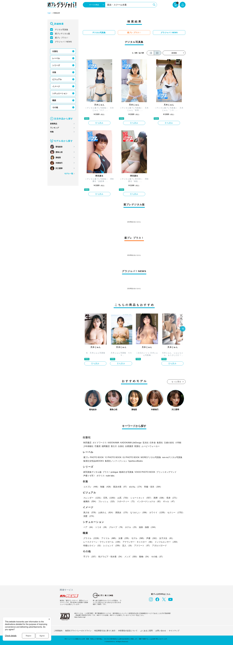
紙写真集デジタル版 (92, 472)
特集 (52, 132)
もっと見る (176, 382)
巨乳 (109, 498)
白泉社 (121, 446)
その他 (55, 107)
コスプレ (91, 487)
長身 (172, 498)
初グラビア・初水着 (110, 556)
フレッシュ (107, 501)
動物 (144, 556)
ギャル (169, 501)
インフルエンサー (167, 542)
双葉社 (137, 446)
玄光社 (146, 442)
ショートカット (141, 498)
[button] (182, 329)
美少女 (90, 512)
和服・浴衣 (153, 487)
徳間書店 (106, 446)
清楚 (89, 516)
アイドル (109, 538)
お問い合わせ (160, 631)
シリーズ (56, 65)
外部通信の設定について (128, 631)
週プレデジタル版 (62, 34)
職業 (54, 100)
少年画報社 (88, 446)
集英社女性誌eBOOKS (93, 461)
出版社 (55, 51)
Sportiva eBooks (135, 461)
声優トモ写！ (89, 475)
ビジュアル (57, 79)
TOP (49, 13)
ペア (88, 527)
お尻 (123, 498)
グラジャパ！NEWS (63, 42)
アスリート (142, 545)
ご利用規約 (58, 631)
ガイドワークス (99, 442)
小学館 (178, 442)
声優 (152, 538)
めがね (136, 487)
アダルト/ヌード (159, 545)
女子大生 (166, 538)
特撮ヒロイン (92, 545)
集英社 (160, 442)
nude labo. (110, 475)
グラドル (91, 538)
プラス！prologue (110, 472)
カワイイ (157, 512)
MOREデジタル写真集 (151, 457)
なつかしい (139, 512)
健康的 (90, 501)
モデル (138, 538)
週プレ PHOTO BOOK (93, 457)
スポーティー (126, 501)
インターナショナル (149, 501)
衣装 (54, 72)
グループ (116, 527)
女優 (124, 538)
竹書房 (98, 446)
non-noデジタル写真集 (172, 457)
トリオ (101, 527)
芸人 (127, 545)
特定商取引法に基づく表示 (104, 631)
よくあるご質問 (146, 631)
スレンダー (92, 498)
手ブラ (90, 556)
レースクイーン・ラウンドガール (102, 542)
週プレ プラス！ (62, 38)
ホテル (131, 527)
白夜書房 (129, 446)
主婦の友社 (169, 442)
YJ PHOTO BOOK (113, 457)
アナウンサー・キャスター (138, 542)
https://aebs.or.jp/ (79, 617)
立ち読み (99, 123)
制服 (106, 487)
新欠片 (114, 446)
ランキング (54, 128)
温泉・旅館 (148, 527)
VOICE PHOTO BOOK (145, 472)
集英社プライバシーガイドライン (78, 631)
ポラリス (101, 475)
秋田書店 (87, 442)
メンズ (131, 556)
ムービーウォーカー (150, 446)
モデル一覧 (68, 174)
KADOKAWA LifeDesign (130, 442)
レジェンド (112, 545)
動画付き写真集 (126, 472)
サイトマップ (174, 631)
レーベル (56, 58)
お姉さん (106, 512)
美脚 (159, 498)
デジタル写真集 (61, 29)
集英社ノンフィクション (116, 461)
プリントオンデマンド (166, 472)
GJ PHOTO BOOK (131, 457)
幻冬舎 (153, 442)
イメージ (56, 86)
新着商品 (53, 124)
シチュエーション (59, 93)
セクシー (175, 512)
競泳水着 (120, 487)
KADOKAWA (113, 442)
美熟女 (122, 512)
